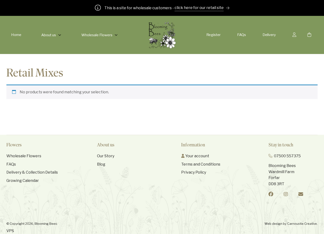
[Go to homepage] (162, 35)
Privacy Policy (193, 172)
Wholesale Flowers (96, 35)
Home (16, 35)
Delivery (269, 35)
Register (213, 35)
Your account (197, 156)
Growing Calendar (22, 180)
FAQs (241, 35)
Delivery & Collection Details (32, 172)
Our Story (105, 156)
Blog (101, 164)
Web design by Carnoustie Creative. (291, 223)
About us (48, 35)
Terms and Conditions (200, 164)
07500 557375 (287, 156)
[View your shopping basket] (310, 35)
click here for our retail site (199, 7)
